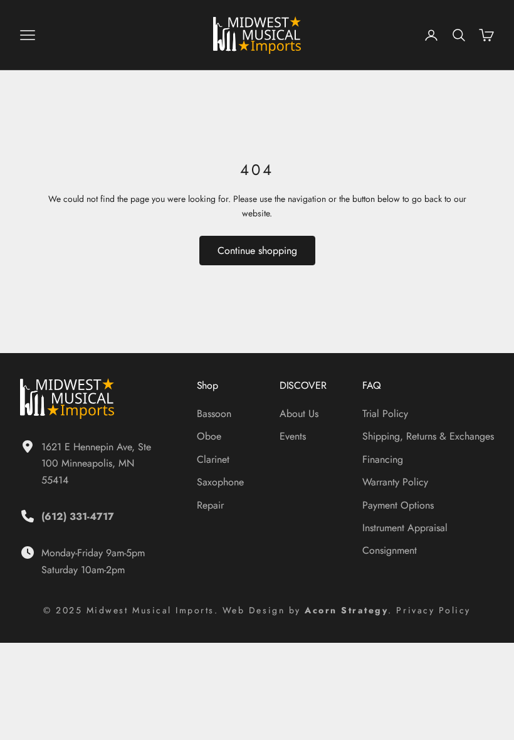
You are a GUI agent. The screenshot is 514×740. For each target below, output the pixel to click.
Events (293, 436)
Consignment (389, 550)
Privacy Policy (433, 610)
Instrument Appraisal (405, 528)
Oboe (209, 436)
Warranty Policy (395, 482)
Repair (210, 505)
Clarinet (213, 459)
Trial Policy (385, 413)
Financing (382, 459)
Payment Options (398, 505)
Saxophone (220, 482)
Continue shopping (257, 250)
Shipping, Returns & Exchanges (428, 436)
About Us (299, 413)
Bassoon (214, 413)
